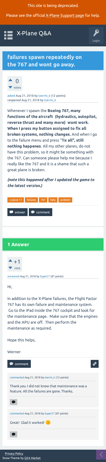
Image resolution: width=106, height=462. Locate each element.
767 (43, 199)
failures (31, 199)
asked (11, 95)
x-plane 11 (15, 199)
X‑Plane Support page (65, 15)
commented (17, 377)
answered (13, 276)
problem (65, 199)
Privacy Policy (14, 453)
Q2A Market (32, 458)
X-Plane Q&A (34, 33)
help (52, 199)
